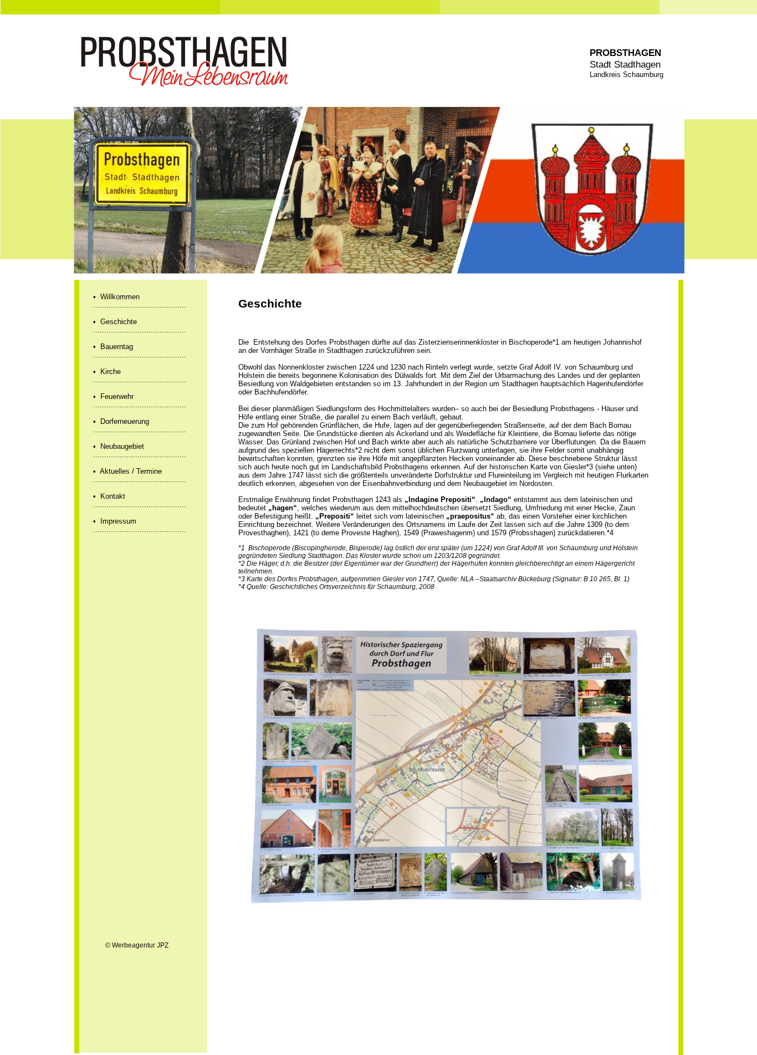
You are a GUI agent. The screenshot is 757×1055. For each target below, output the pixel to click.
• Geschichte (115, 321)
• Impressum (114, 521)
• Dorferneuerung (121, 421)
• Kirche (107, 371)
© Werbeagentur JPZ (136, 945)
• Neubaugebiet (118, 446)
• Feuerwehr (113, 396)
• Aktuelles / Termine (127, 471)
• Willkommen (116, 297)
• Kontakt (109, 496)
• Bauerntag (113, 346)
